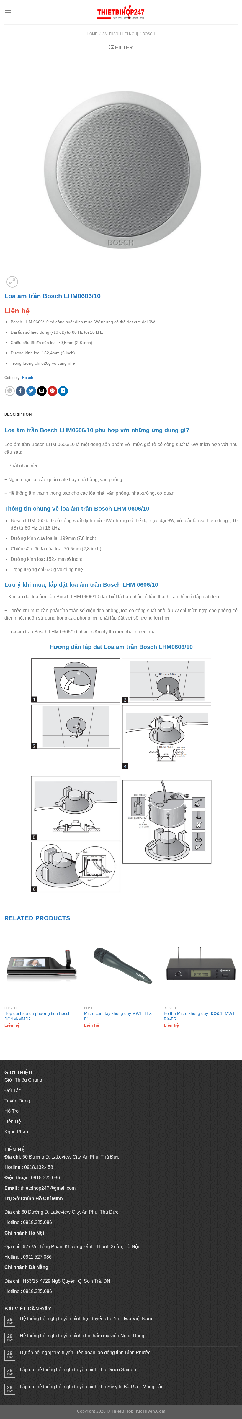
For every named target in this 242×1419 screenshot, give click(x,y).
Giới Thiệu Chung (23, 1079)
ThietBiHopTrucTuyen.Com (138, 1411)
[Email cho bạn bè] (42, 391)
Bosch (149, 34)
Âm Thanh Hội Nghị (120, 34)
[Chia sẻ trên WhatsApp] (10, 391)
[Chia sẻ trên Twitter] (31, 391)
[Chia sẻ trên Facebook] (20, 391)
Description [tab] (18, 414)
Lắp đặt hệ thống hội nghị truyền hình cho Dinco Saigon (78, 1369)
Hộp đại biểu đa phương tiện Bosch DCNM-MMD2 (37, 1016)
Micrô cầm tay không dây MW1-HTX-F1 (118, 1016)
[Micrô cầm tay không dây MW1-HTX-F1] (121, 966)
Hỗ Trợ (11, 1111)
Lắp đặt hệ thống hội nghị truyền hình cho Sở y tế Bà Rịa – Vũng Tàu (92, 1386)
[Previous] (4, 983)
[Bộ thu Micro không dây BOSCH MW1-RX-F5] (201, 966)
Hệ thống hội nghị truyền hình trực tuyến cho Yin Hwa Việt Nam (86, 1318)
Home (92, 34)
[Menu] (8, 12)
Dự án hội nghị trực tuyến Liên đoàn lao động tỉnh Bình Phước (85, 1352)
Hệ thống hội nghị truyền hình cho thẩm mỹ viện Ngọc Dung (82, 1335)
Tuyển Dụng (17, 1100)
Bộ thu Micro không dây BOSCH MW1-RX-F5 (200, 1016)
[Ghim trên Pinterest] (52, 391)
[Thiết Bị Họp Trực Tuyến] (121, 12)
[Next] (237, 983)
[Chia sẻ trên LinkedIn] (63, 391)
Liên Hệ (12, 1121)
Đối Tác (12, 1090)
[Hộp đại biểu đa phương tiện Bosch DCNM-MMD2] (41, 966)
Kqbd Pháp (16, 1131)
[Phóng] (12, 282)
